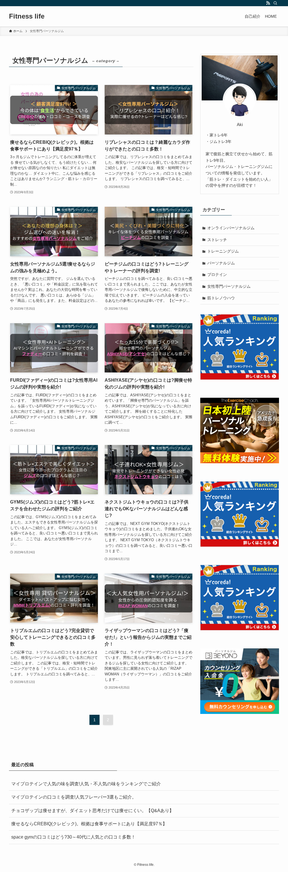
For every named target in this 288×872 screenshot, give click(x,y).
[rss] (268, 3)
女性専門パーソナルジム (229, 286)
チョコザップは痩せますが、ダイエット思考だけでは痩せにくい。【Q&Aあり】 (92, 810)
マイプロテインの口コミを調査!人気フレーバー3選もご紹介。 (76, 797)
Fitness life (26, 16)
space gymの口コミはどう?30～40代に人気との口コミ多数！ (73, 837)
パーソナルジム (221, 263)
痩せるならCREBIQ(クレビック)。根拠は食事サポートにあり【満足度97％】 (89, 823)
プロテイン (217, 274)
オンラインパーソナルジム (231, 228)
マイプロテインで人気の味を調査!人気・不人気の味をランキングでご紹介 (86, 783)
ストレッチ (217, 239)
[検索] (275, 3)
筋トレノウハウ (221, 298)
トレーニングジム (223, 251)
